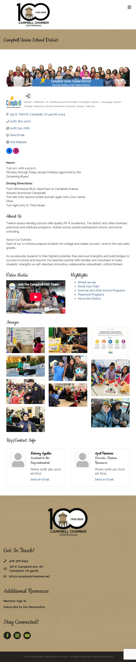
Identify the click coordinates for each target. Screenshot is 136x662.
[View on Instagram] (16, 153)
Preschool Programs (91, 294)
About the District (89, 298)
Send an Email (39, 479)
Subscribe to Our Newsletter (24, 607)
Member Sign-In (15, 601)
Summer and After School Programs (101, 290)
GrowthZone (106, 656)
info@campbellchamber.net (29, 576)
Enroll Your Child (88, 286)
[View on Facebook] (9, 153)
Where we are (87, 282)
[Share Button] (28, 96)
